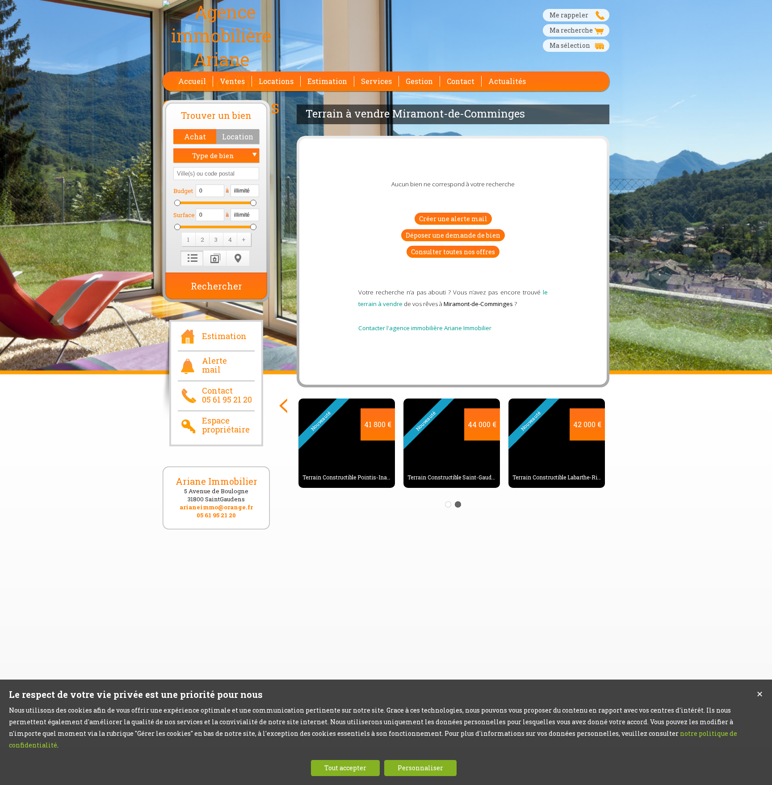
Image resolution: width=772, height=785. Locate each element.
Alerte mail (214, 365)
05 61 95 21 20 (216, 515)
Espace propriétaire (226, 425)
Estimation (224, 336)
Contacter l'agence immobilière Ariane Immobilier (424, 328)
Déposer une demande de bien (453, 235)
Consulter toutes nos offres (453, 252)
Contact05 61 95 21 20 (227, 395)
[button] (194, 136)
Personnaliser (420, 768)
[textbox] (216, 173)
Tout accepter (345, 768)
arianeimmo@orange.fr (216, 507)
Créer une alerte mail (453, 218)
